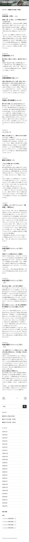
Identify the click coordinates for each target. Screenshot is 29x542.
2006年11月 (5, 456)
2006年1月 (4, 481)
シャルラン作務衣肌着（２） (9, 524)
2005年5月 (4, 506)
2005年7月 (4, 499)
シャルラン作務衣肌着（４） (9, 518)
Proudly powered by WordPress (9, 538)
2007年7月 (4, 431)
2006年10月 (5, 459)
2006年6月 (4, 472)
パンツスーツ (6, 132)
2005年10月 (5, 490)
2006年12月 (5, 453)
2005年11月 (5, 487)
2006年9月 (4, 462)
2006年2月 (4, 478)
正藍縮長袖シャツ (8, 55)
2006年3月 (4, 475)
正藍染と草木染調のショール (11, 100)
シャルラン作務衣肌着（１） (9, 527)
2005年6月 (4, 503)
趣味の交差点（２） (8, 160)
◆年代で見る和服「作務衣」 (9, 419)
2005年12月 (5, 484)
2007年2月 (4, 447)
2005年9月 (4, 493)
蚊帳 (3, 515)
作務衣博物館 (7, 2)
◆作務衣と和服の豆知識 (8, 416)
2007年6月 (4, 434)
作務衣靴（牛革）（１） (10, 16)
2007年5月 (4, 438)
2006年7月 (4, 469)
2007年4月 (4, 441)
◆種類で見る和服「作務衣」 (9, 422)
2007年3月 (4, 444)
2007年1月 (4, 450)
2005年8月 (4, 496)
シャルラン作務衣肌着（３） (9, 521)
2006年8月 (4, 465)
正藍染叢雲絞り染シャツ (10, 78)
